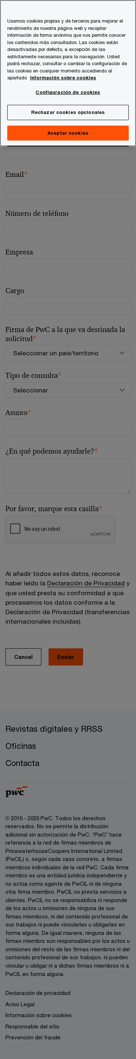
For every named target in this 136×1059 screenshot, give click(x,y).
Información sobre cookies (63, 77)
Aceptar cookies (68, 133)
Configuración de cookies (68, 92)
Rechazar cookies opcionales (68, 112)
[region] (68, 73)
